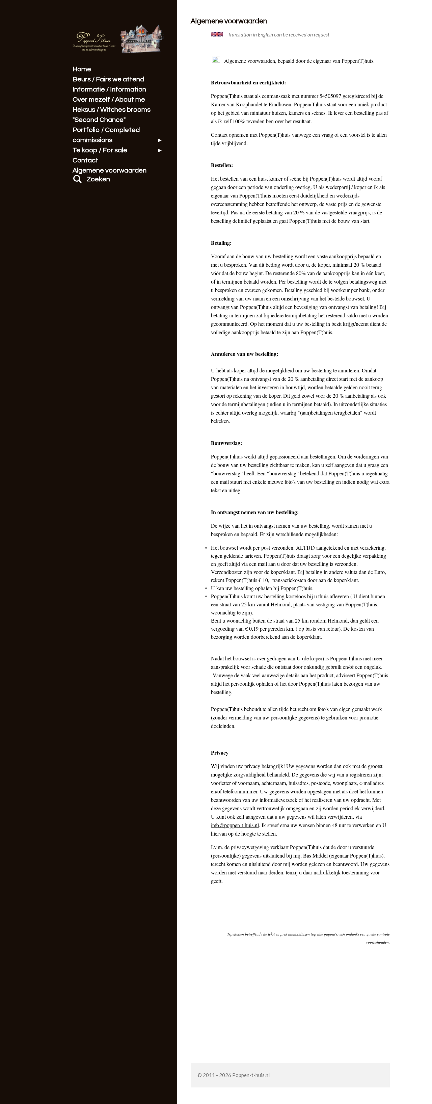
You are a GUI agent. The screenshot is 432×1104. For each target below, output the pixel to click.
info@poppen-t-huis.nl (235, 825)
